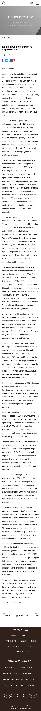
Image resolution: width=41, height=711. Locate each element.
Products (10, 641)
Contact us (14, 646)
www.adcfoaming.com (29, 679)
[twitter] (17, 696)
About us (25, 636)
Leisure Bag (25, 673)
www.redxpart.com (10, 679)
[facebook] (5, 696)
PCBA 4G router (9, 667)
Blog (33, 641)
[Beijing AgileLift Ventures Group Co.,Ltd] (4, 3)
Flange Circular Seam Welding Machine (9, 686)
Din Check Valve (27, 686)
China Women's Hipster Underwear (29, 667)
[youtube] (24, 696)
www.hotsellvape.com (10, 673)
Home (3, 37)
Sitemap (29, 646)
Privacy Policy (20, 652)
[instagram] (30, 696)
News (23, 641)
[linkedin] (11, 696)
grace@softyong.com (24, 708)
